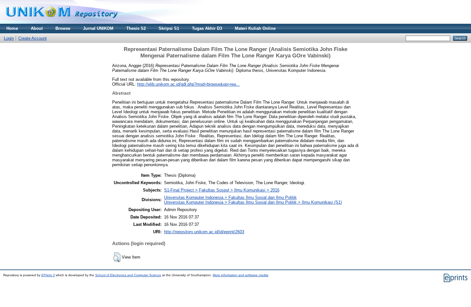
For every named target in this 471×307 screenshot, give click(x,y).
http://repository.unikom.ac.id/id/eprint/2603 (204, 231)
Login (9, 38)
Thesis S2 (136, 28)
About (37, 28)
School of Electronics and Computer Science (128, 275)
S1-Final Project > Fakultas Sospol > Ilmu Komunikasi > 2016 (221, 190)
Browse (62, 28)
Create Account (32, 38)
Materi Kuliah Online (255, 28)
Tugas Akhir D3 (207, 28)
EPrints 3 (48, 275)
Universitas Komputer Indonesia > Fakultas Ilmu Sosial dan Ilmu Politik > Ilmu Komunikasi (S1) (253, 202)
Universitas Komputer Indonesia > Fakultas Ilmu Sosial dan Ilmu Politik (230, 197)
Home (12, 28)
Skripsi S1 (169, 28)
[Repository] (62, 22)
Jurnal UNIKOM (98, 28)
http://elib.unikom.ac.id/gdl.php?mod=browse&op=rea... (188, 84)
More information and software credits (240, 275)
